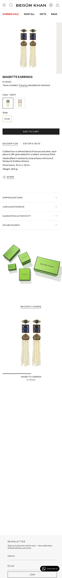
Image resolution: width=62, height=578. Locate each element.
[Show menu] (4, 5)
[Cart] (57, 5)
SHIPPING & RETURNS (13, 197)
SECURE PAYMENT (11, 225)
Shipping (23, 85)
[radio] (8, 103)
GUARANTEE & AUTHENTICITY (17, 216)
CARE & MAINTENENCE (13, 207)
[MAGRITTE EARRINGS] (31, 343)
